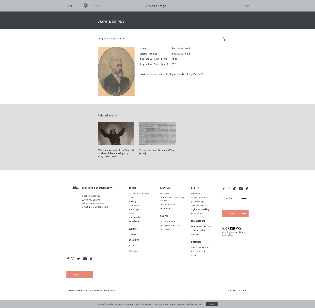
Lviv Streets (166, 229)
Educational (198, 220)
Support (77, 274)
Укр (247, 5)
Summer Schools (199, 230)
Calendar (134, 239)
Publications (197, 213)
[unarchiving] (197, 201)
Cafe (193, 255)
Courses (195, 234)
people (102, 38)
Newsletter (134, 221)
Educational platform (201, 226)
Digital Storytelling (200, 209)
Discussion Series (200, 197)
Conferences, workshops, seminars (173, 199)
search (245, 198)
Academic (165, 188)
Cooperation (135, 205)
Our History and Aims (139, 193)
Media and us (135, 217)
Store (132, 245)
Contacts (134, 250)
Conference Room (200, 247)
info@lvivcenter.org (98, 206)
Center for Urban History (97, 188)
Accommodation (199, 251)
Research (164, 193)
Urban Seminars (167, 204)
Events (133, 228)
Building (132, 201)
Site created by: (238, 290)
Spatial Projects (199, 205)
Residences (166, 208)
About (132, 188)
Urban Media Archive (170, 225)
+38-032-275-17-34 (95, 203)
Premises (196, 241)
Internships (134, 209)
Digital (164, 216)
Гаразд (212, 304)
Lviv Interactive (167, 221)
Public (195, 188)
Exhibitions (196, 193)
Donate (232, 213)
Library (133, 234)
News (131, 213)
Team (131, 197)
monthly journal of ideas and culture (234, 233)
